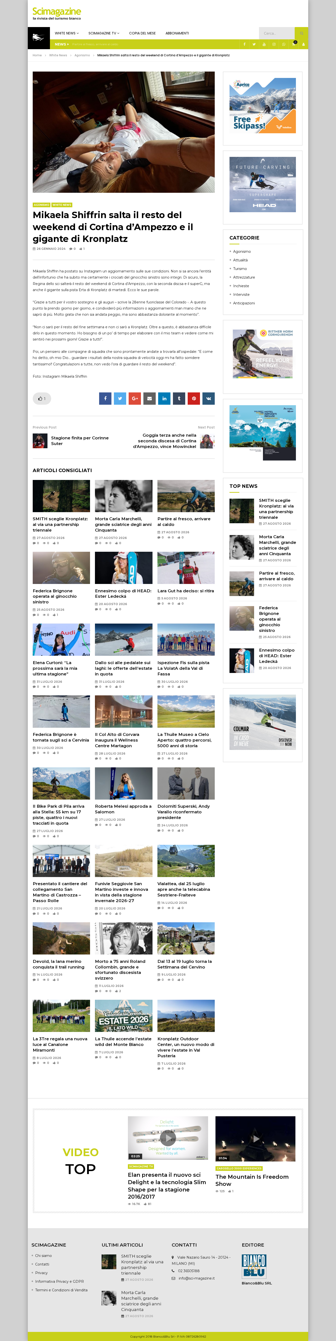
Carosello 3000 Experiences (239, 1168)
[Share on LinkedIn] (164, 398)
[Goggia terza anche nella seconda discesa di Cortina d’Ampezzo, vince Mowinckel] (207, 441)
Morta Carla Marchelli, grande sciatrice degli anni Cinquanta (123, 524)
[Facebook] (244, 44)
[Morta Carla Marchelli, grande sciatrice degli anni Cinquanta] (123, 496)
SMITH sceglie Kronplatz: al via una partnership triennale (60, 524)
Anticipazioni (244, 303)
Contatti (42, 1264)
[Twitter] (254, 44)
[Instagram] (274, 44)
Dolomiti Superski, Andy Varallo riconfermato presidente (183, 812)
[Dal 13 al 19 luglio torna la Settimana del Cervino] (186, 938)
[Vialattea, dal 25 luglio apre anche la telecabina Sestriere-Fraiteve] (186, 861)
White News (65, 33)
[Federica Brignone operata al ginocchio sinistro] (61, 568)
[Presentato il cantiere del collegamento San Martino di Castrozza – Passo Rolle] (61, 861)
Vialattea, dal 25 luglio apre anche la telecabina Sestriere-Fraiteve (183, 889)
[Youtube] (264, 44)
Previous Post (45, 427)
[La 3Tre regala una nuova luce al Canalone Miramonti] (61, 1016)
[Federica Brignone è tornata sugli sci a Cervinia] (61, 711)
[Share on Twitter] (120, 398)
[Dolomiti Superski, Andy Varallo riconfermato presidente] (186, 783)
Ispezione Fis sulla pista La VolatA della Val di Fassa (183, 668)
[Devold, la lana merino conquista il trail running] (61, 938)
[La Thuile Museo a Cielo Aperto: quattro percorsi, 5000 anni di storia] (186, 711)
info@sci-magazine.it (197, 1278)
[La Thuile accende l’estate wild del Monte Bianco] (123, 1016)
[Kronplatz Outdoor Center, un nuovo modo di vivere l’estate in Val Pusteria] (186, 1016)
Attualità (240, 260)
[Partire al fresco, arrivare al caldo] (186, 496)
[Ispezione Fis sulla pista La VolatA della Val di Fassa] (186, 640)
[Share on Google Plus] (135, 398)
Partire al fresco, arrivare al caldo (95, 44)
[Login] (303, 44)
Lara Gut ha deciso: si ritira (185, 590)
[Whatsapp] (284, 44)
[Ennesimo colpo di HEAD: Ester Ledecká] (123, 568)
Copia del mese (142, 33)
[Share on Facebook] (105, 398)
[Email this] (149, 398)
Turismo (240, 269)
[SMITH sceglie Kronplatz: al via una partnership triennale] (61, 496)
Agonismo (82, 55)
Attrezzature (244, 277)
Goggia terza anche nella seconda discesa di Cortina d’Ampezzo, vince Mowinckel (164, 441)
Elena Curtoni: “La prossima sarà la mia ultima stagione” (55, 668)
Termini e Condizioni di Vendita (61, 1290)
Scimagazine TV (102, 33)
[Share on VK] (208, 398)
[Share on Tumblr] (179, 398)
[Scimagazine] (57, 13)
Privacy (41, 1273)
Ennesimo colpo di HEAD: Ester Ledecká (277, 656)
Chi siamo (43, 1255)
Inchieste (241, 286)
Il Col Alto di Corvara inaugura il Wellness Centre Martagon (117, 740)
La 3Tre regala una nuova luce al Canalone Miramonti (60, 1044)
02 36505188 (189, 1271)
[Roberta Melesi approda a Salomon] (123, 783)
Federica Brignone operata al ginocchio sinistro (55, 596)
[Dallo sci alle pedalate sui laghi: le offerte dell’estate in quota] (123, 640)
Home (37, 55)
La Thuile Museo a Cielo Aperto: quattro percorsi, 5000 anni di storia (184, 740)
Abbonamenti (177, 33)
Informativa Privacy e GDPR (59, 1281)
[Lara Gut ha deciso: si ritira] (186, 568)
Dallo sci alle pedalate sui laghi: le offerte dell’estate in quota (123, 668)
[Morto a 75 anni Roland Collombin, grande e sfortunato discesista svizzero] (123, 938)
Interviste (241, 294)
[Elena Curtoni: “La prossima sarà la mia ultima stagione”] (61, 640)
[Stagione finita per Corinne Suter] (40, 440)
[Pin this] (194, 398)
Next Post (206, 427)
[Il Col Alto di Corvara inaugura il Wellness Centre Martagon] (123, 711)
